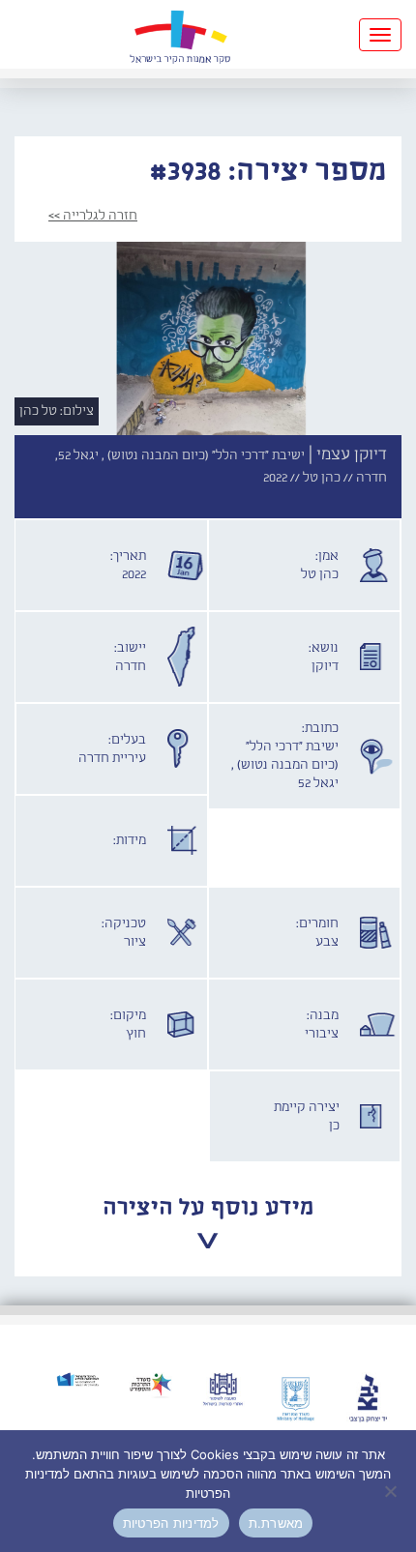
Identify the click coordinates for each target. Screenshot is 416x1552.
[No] (391, 1491)
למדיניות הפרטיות (171, 1523)
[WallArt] (180, 34)
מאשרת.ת (276, 1523)
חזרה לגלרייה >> (92, 215)
